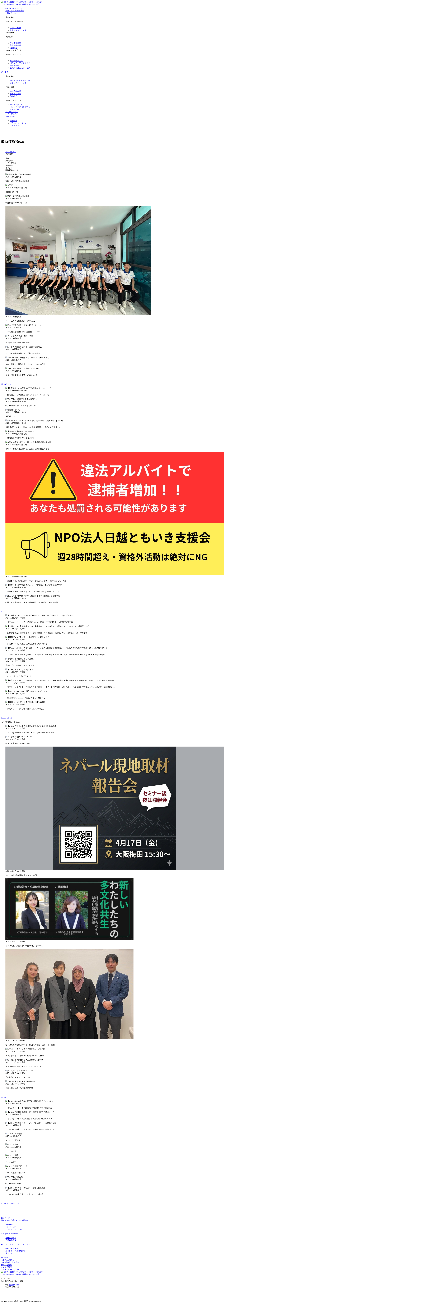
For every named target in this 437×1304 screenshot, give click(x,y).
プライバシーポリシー (19, 123)
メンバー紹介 (15, 28)
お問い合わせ (10, 13)
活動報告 (13, 48)
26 (18, 1203)
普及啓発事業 (15, 45)
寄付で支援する (16, 61)
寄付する (4, 72)
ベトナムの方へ (11, 112)
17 (14, 1203)
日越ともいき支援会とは (20, 80)
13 (5, 1203)
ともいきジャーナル (18, 30)
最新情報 (13, 121)
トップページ (10, 152)
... (8, 384)
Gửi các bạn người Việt (13, 8)
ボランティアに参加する (20, 63)
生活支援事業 (15, 43)
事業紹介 (14, 1234)
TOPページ (5, 1218)
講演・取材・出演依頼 (14, 11)
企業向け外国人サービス (20, 68)
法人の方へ (14, 65)
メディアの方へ (11, 114)
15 (9, 1203)
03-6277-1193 (14, 1285)
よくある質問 (15, 125)
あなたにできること (26, 1244)
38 (10, 384)
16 (12, 1203)
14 (7, 1203)
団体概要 (9, 1225)
